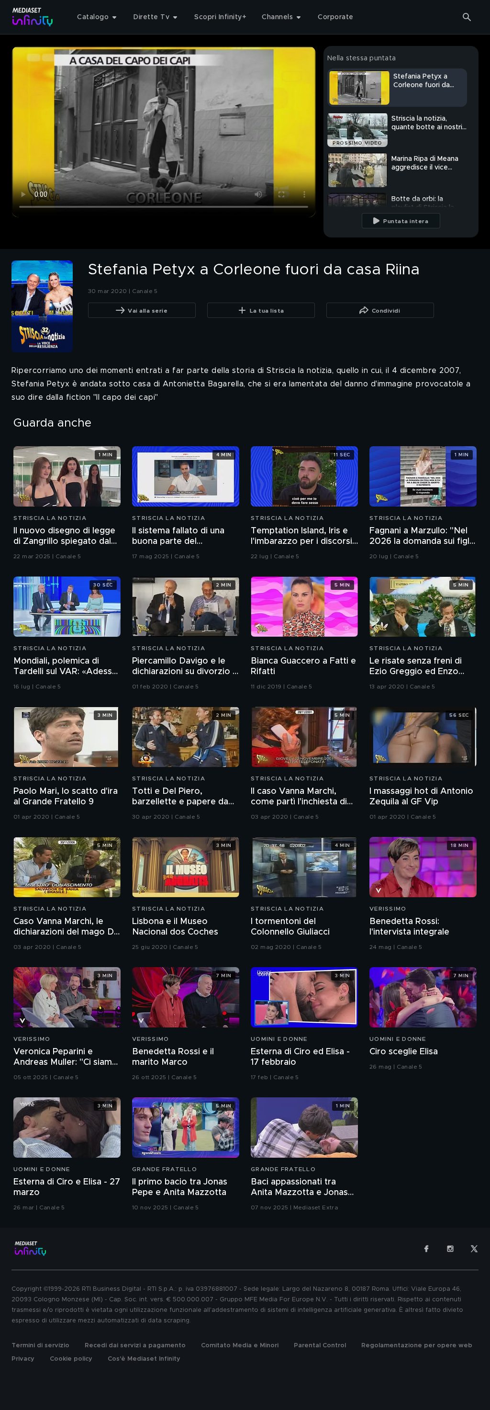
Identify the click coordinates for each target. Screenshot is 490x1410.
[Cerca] (467, 17)
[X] (474, 1248)
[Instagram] (450, 1248)
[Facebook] (426, 1248)
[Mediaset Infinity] (32, 17)
